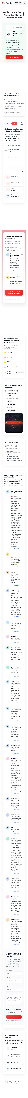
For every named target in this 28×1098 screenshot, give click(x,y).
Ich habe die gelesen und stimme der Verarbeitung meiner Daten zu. (14, 1010)
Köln (9, 401)
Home (3, 8)
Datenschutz (10, 1082)
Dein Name (9, 970)
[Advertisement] (14, 74)
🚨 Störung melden (14, 57)
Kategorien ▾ (18, 3)
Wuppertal (11, 404)
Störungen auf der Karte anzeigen (15, 423)
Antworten (16, 548)
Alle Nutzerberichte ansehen (14, 299)
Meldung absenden (14, 1017)
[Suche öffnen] (24, 3)
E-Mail (10, 977)
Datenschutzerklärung (12, 1009)
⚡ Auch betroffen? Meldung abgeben (14, 292)
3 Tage (21, 123)
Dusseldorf (11, 410)
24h (14, 123)
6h (7, 123)
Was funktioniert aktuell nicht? (14, 994)
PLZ (7, 986)
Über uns (20, 1081)
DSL (7, 8)
